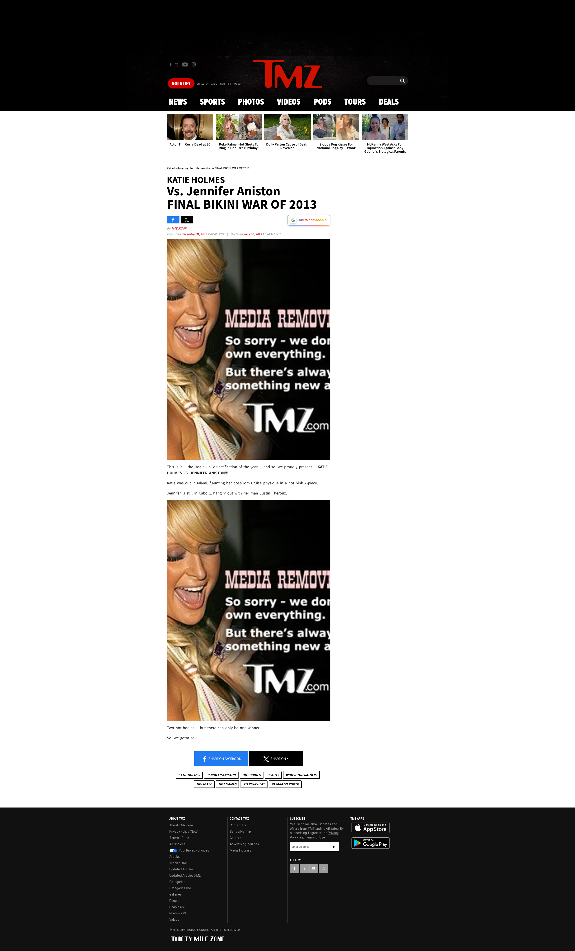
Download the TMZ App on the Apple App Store (371, 827)
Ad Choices (177, 844)
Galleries (175, 894)
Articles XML (178, 863)
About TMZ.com (181, 825)
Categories (177, 882)
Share (224, 758)
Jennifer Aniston (221, 775)
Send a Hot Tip (240, 831)
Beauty (273, 775)
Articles (175, 856)
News (178, 102)
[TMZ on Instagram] (193, 64)
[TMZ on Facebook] (170, 64)
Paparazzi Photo (285, 784)
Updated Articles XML (185, 875)
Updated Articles (181, 869)
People (174, 900)
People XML (177, 907)
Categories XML (180, 888)
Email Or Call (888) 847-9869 (219, 84)
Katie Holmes (189, 775)
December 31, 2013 (194, 234)
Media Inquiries (240, 850)
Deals (389, 102)
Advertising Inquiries (244, 844)
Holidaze (204, 784)
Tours (355, 102)
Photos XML (178, 913)
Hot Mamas (227, 784)
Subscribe (334, 846)
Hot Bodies (251, 775)
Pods (322, 102)
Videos (288, 102)
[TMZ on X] (177, 64)
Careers (235, 838)
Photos (251, 102)
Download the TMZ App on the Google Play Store (371, 843)
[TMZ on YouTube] (313, 868)
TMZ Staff (178, 228)
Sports (212, 102)
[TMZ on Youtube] (185, 64)
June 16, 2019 (252, 234)
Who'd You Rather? (301, 775)
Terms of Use (179, 838)
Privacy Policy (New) (183, 831)
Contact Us (238, 825)
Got (181, 84)
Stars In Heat (254, 784)
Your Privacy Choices (193, 850)
